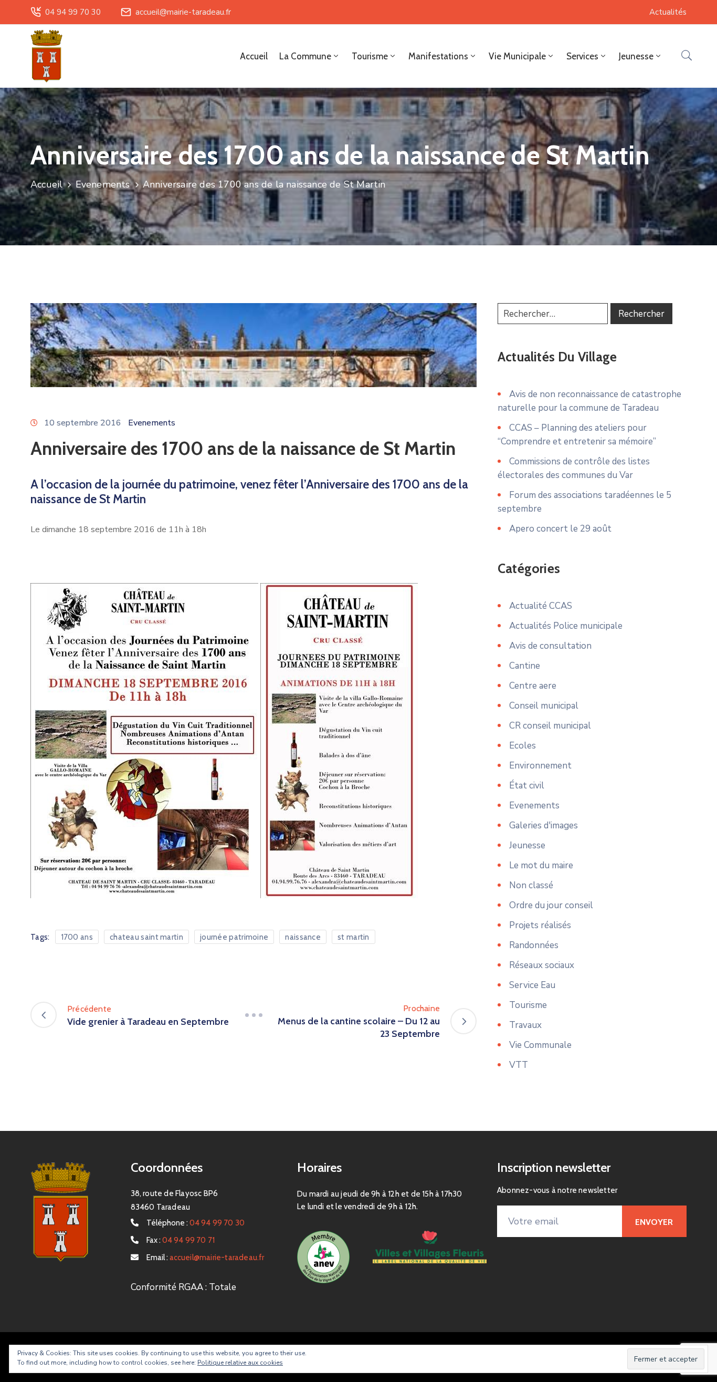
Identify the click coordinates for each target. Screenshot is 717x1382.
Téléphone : (195, 1223)
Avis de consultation (550, 646)
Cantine (524, 666)
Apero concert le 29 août (560, 529)
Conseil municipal (543, 706)
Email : (205, 1257)
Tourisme (528, 1005)
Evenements (103, 184)
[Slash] (253, 1015)
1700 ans (77, 937)
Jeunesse (527, 845)
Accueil (254, 56)
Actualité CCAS (540, 606)
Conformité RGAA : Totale (183, 1287)
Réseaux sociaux (541, 965)
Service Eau (532, 985)
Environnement (540, 766)
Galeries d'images (543, 825)
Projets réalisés (540, 925)
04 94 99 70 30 (73, 12)
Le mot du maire (541, 865)
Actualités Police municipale (566, 626)
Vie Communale (540, 1045)
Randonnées (533, 945)
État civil (526, 786)
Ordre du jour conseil (551, 905)
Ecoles (522, 746)
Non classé (531, 885)
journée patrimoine (234, 937)
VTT (518, 1065)
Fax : (180, 1240)
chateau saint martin (146, 937)
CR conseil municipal (550, 726)
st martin (354, 937)
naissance (303, 937)
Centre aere (532, 686)
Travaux (525, 1025)
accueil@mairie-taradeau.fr (183, 12)
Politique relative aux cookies (240, 1362)
